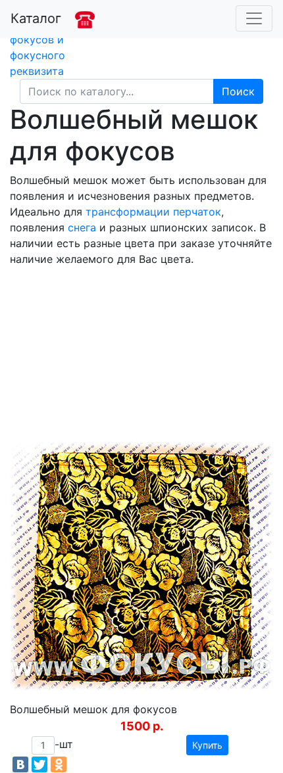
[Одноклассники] (58, 764)
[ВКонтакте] (20, 764)
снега (82, 227)
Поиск (238, 91)
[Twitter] (39, 764)
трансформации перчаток (153, 211)
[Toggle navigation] (254, 18)
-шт (64, 744)
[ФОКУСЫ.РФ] (47, 38)
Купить (207, 745)
